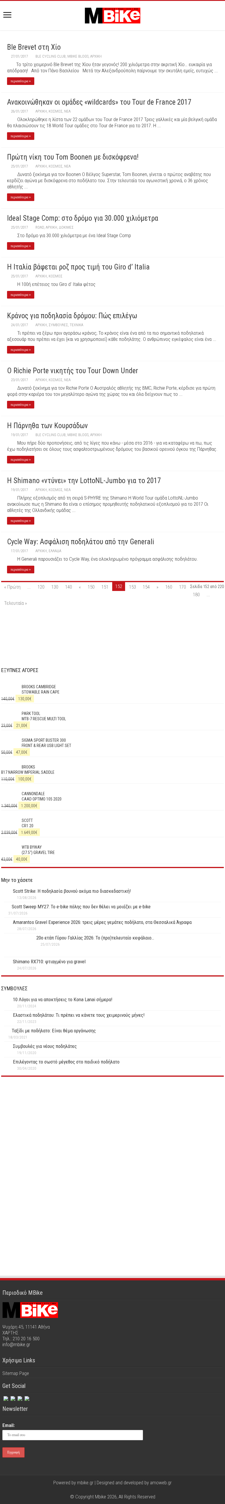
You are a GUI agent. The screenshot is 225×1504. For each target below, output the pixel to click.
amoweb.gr (161, 1482)
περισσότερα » (21, 81)
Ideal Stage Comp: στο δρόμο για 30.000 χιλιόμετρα (82, 218)
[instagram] (19, 1397)
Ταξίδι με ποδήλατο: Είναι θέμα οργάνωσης (54, 1031)
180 (196, 594)
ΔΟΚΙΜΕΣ (66, 227)
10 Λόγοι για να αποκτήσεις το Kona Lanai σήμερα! (62, 999)
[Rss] (26, 1397)
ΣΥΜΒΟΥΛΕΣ (58, 325)
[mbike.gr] (112, 14)
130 (54, 587)
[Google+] (101, 1489)
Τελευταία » (15, 603)
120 (41, 587)
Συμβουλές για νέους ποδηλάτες (45, 1046)
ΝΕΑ (67, 111)
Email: (8, 1425)
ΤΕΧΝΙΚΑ (76, 325)
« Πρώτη (12, 587)
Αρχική (96, 56)
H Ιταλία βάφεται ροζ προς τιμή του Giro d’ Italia (78, 267)
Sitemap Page (15, 1373)
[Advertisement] (112, 1132)
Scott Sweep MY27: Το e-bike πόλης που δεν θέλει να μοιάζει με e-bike (81, 907)
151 (104, 587)
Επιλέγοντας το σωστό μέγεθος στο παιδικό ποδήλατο (66, 1062)
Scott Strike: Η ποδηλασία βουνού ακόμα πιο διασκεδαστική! (72, 891)
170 (182, 587)
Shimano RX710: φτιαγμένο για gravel (49, 961)
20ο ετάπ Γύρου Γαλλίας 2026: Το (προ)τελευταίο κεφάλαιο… (95, 938)
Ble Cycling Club (50, 56)
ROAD (39, 227)
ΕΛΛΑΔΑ (55, 551)
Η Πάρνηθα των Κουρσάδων (47, 425)
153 (132, 587)
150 (91, 587)
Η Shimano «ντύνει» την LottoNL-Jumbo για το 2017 (84, 480)
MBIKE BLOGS (77, 56)
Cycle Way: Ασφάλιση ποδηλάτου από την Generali (80, 541)
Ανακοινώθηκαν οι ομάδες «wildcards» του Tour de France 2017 (99, 102)
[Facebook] (5, 1397)
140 (68, 587)
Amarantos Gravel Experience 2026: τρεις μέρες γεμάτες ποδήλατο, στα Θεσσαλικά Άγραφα (102, 922)
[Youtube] (118, 1489)
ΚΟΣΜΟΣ (55, 111)
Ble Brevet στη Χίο (34, 47)
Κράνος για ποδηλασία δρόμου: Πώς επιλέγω (72, 315)
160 (168, 587)
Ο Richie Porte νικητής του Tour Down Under (72, 370)
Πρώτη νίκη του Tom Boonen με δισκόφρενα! (73, 157)
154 (146, 587)
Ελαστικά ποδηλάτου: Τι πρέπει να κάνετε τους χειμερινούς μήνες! (79, 1015)
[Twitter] (12, 1397)
